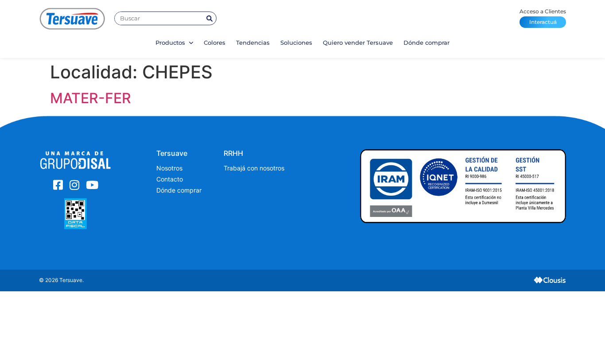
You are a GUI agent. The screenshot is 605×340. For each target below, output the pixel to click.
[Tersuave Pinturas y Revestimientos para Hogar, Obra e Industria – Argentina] (72, 18)
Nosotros (169, 168)
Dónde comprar (426, 42)
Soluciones (296, 42)
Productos (171, 42)
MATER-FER (90, 98)
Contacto (169, 179)
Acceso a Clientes (543, 16)
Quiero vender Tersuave (358, 42)
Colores (214, 42)
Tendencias (253, 42)
